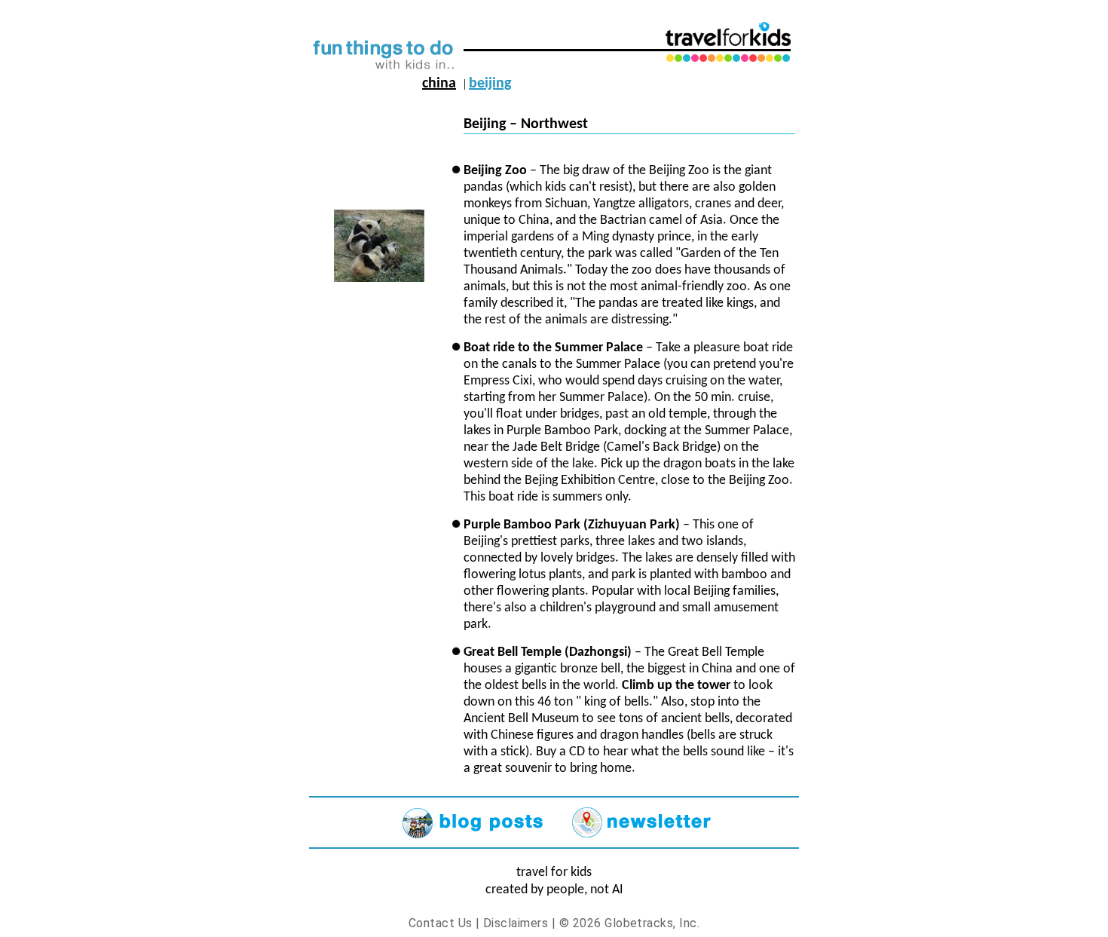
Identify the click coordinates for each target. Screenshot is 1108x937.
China (439, 83)
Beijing (490, 83)
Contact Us (441, 923)
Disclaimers (515, 923)
